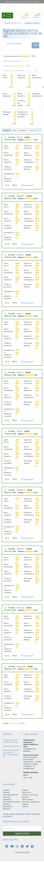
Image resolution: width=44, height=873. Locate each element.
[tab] (19, 56)
